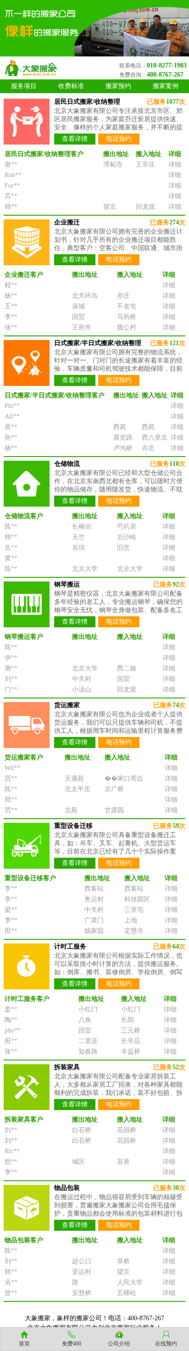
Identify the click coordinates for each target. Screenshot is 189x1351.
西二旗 (126, 668)
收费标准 (71, 86)
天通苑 (74, 778)
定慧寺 (134, 930)
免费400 (71, 1343)
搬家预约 (118, 86)
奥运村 (94, 899)
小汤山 (81, 689)
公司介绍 (119, 1343)
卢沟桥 (123, 448)
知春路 (88, 1051)
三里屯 (134, 909)
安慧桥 (81, 1293)
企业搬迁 (67, 222)
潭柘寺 (112, 164)
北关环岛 (85, 295)
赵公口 (81, 1261)
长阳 (127, 1019)
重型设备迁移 (73, 825)
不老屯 (126, 306)
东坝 (78, 547)
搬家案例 (165, 86)
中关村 (81, 679)
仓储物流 (67, 463)
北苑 (71, 810)
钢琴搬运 (67, 584)
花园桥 (126, 1130)
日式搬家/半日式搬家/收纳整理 (97, 343)
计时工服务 (70, 946)
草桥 (123, 1261)
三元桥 (130, 1030)
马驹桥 (126, 316)
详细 (174, 164)
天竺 (78, 537)
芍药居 (126, 526)
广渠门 (94, 920)
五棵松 (126, 1293)
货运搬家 (67, 705)
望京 (109, 206)
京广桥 (114, 789)
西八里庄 (154, 437)
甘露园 (114, 810)
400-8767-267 (165, 74)
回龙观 (145, 206)
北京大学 (85, 568)
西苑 (119, 427)
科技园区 (137, 899)
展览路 (123, 437)
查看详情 (75, 138)
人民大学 (130, 1282)
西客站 (94, 888)
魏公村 (126, 327)
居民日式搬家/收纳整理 (87, 101)
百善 (123, 1161)
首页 (24, 1343)
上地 (130, 920)
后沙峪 (126, 537)
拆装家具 (67, 1067)
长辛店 (130, 1041)
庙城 (78, 306)
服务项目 (24, 86)
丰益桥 (130, 1051)
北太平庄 (77, 789)
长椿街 (81, 526)
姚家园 (94, 930)
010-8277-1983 (167, 65)
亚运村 (81, 1271)
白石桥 (81, 1130)
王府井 (81, 327)
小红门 (88, 1009)
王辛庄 (145, 164)
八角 (84, 1019)
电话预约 (119, 138)
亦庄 (123, 295)
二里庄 (88, 1041)
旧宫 (123, 547)
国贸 (78, 316)
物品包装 (67, 1187)
